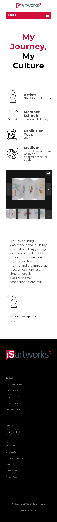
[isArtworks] (28, 5)
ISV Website (11, 452)
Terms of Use (11, 470)
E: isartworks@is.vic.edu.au (18, 384)
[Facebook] (16, 432)
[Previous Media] (9, 189)
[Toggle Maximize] (48, 173)
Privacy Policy (12, 477)
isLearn (9, 464)
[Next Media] (48, 189)
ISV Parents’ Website (15, 458)
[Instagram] (9, 432)
